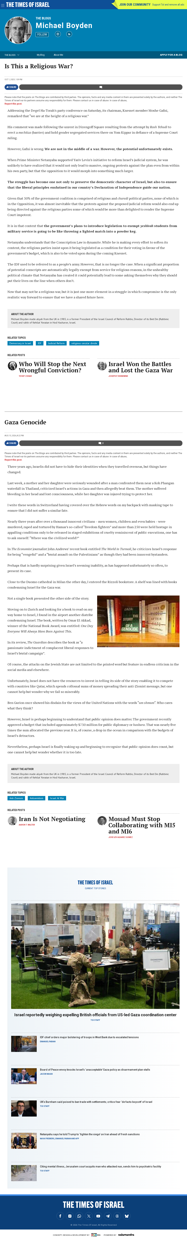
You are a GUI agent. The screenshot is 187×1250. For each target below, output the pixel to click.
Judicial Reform (56, 343)
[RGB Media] (96, 1234)
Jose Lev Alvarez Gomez (120, 837)
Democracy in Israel (20, 343)
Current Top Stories (95, 888)
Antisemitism (36, 798)
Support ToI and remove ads (168, 4)
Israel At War (57, 798)
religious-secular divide (84, 343)
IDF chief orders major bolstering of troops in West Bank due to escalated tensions (89, 1037)
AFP (77, 1139)
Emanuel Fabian (48, 1042)
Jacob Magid (46, 1074)
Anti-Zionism (16, 798)
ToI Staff (95, 1020)
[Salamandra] (126, 1235)
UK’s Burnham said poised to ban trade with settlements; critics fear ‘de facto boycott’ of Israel (96, 1101)
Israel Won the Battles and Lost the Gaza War (140, 367)
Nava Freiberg (47, 1139)
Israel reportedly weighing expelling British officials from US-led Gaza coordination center (95, 1015)
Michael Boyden (64, 25)
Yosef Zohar (25, 376)
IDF (39, 343)
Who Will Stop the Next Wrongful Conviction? (52, 367)
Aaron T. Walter (27, 825)
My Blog (41, 54)
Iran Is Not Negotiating (52, 819)
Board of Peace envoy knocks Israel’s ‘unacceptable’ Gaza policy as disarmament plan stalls (95, 1069)
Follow (42, 34)
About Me (58, 54)
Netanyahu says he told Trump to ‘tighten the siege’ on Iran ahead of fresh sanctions (90, 1134)
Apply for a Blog (171, 54)
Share (12, 87)
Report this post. (13, 104)
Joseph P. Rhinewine (118, 376)
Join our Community (134, 4)
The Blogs (43, 18)
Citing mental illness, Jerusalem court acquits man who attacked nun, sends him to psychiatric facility (100, 1166)
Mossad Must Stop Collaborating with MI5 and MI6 (141, 825)
